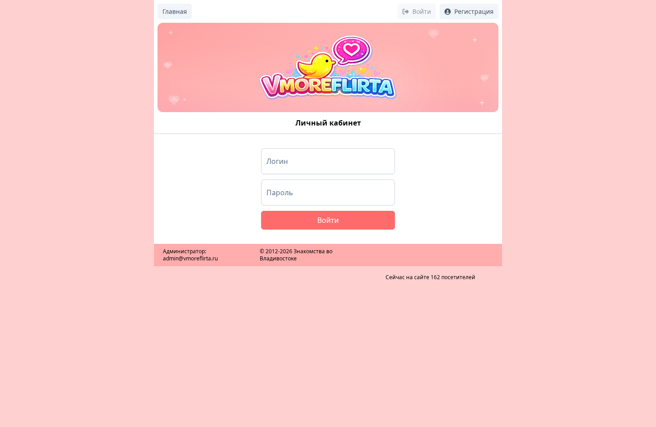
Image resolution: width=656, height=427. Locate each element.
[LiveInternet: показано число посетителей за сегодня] (430, 248)
